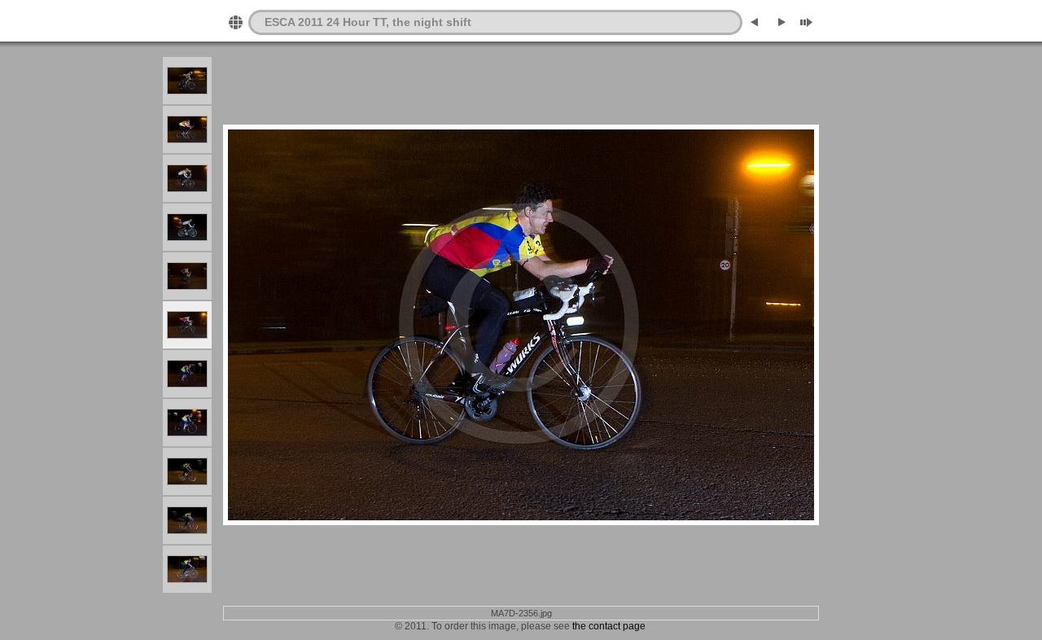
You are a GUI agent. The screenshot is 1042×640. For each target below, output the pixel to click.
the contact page (609, 626)
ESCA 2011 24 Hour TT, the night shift (368, 21)
